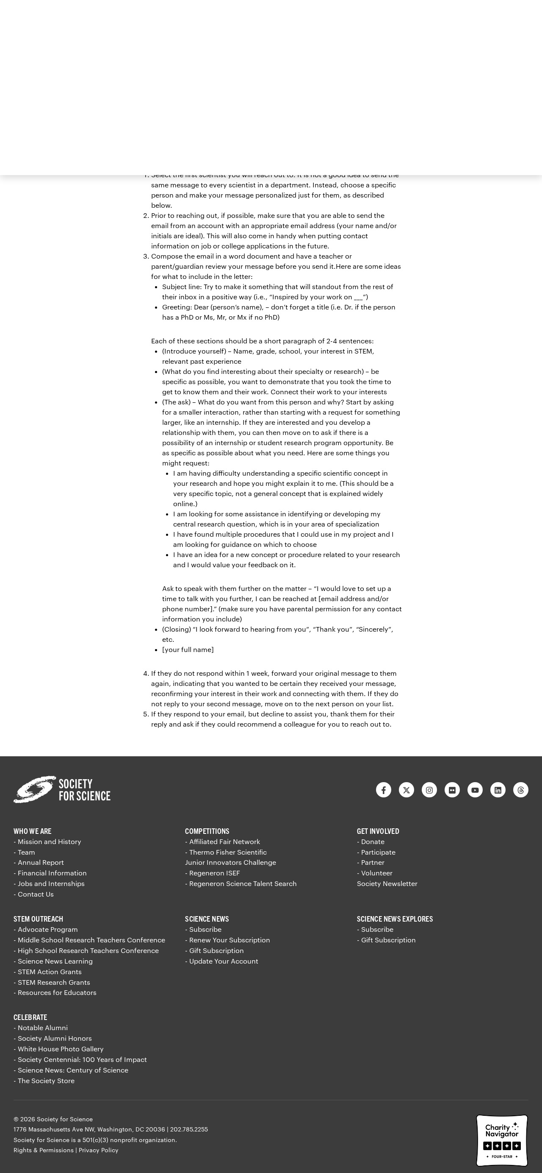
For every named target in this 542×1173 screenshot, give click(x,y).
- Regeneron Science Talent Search (241, 883)
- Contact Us (34, 894)
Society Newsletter (387, 883)
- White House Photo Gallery (59, 1049)
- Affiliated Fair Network (222, 841)
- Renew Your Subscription (227, 940)
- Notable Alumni (41, 1027)
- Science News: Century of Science (71, 1070)
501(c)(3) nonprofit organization (129, 1139)
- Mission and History (47, 841)
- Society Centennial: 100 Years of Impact (80, 1059)
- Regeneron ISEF (212, 873)
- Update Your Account (221, 961)
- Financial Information (50, 873)
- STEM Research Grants (52, 982)
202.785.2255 (189, 1129)
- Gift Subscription (214, 950)
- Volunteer (375, 873)
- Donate (370, 841)
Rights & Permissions (44, 1149)
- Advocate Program (46, 929)
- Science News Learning (53, 961)
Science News (207, 918)
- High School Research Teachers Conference (86, 950)
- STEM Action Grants (48, 971)
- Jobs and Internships (49, 883)
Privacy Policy (99, 1149)
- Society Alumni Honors (53, 1038)
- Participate (376, 852)
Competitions (207, 831)
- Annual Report (39, 862)
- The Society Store (44, 1080)
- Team (24, 852)
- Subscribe (203, 929)
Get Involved (378, 831)
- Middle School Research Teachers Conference (89, 940)
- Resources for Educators (55, 992)
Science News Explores (395, 918)
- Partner (370, 862)
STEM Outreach (39, 918)
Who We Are (33, 831)
